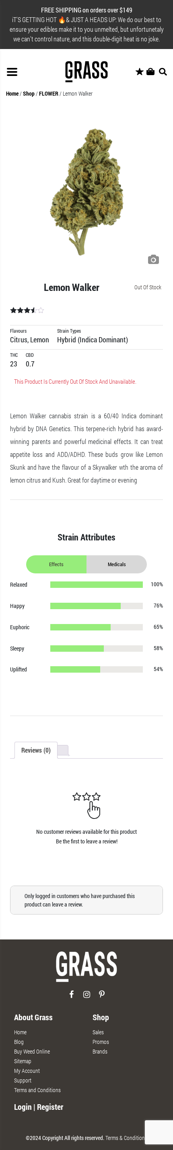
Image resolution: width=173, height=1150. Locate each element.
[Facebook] (71, 997)
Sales (98, 1032)
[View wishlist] (139, 72)
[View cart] (150, 72)
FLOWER (48, 93)
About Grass (33, 1017)
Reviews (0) (36, 750)
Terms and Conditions (37, 1090)
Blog (19, 1042)
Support (22, 1080)
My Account (27, 1070)
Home (12, 93)
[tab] (36, 750)
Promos (101, 1042)
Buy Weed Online (32, 1051)
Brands (100, 1051)
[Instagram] (87, 997)
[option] (86, 192)
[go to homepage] (86, 970)
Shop (29, 93)
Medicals (117, 564)
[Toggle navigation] (12, 72)
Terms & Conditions (126, 1138)
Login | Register (38, 1106)
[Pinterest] (102, 997)
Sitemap (22, 1061)
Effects (56, 564)
